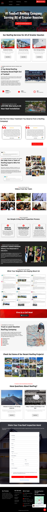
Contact (10, 4)
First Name (13, 435)
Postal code (27, 463)
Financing (18, 1)
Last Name (13, 439)
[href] (40, 501)
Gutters (16, 503)
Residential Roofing (18, 492)
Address (12, 451)
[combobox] (17, 466)
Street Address (13, 455)
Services (11, 1)
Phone (12, 447)
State (26, 459)
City (12, 459)
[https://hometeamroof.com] (2, 3)
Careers (18, 4)
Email (12, 443)
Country (12, 463)
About (25, 1)
